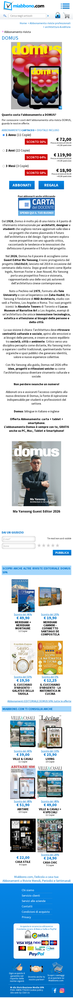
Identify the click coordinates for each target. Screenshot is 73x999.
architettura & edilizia (57, 27)
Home (23, 23)
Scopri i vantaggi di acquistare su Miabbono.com (56, 978)
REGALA (51, 185)
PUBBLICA (62, 553)
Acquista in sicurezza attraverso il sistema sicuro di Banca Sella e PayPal (36, 927)
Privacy (26, 917)
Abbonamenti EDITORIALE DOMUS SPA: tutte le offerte (39, 701)
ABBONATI (22, 185)
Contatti (27, 906)
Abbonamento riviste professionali (50, 23)
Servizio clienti (31, 895)
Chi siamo (28, 890)
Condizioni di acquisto (36, 912)
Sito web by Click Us (20, 992)
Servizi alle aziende (33, 901)
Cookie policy (36, 989)
